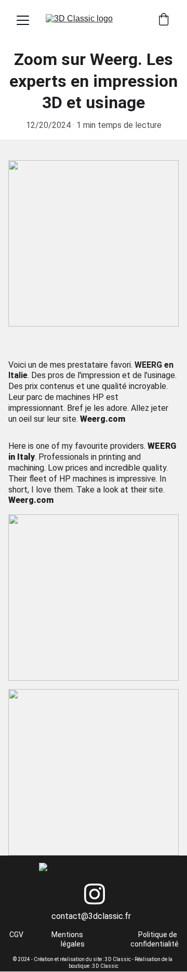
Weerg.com (102, 419)
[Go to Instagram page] (94, 894)
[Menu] (23, 20)
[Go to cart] (163, 20)
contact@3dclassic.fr (91, 916)
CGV (16, 934)
